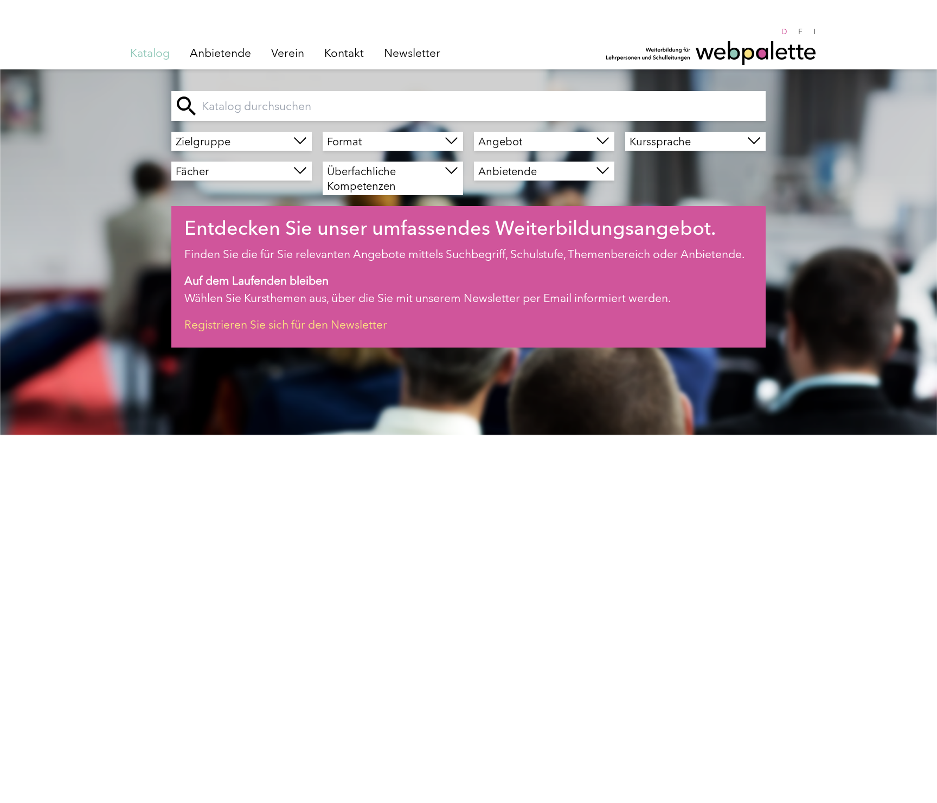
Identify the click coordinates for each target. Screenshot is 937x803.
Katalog (150, 53)
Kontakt (344, 53)
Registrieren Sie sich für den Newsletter (285, 324)
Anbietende (220, 53)
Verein (287, 53)
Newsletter (412, 53)
